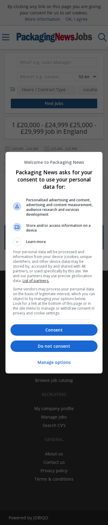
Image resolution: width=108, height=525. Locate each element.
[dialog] (54, 263)
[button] (54, 242)
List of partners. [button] (35, 280)
